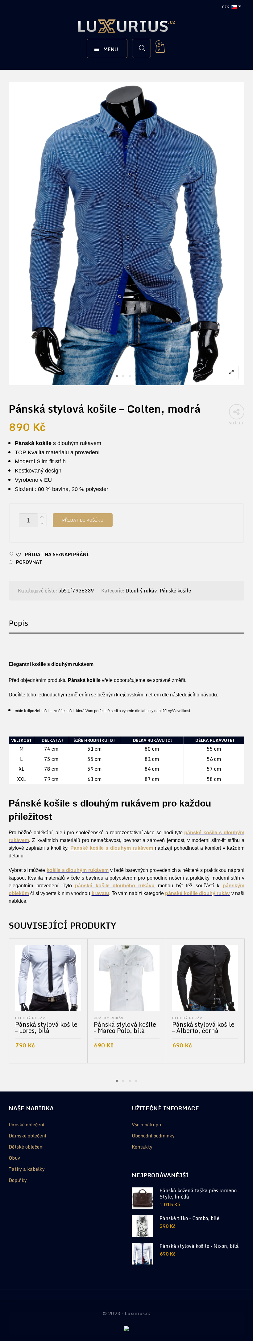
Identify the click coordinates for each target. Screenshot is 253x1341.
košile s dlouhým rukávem (78, 870)
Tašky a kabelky (27, 1169)
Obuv (14, 1158)
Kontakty (142, 1146)
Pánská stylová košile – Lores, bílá (46, 1027)
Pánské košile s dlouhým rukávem (111, 848)
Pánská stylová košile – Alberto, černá (203, 1027)
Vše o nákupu (146, 1124)
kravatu (100, 893)
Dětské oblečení (26, 1146)
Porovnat (29, 562)
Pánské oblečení (26, 1124)
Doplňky (18, 1180)
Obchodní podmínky (153, 1135)
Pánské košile (175, 591)
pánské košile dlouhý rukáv (197, 893)
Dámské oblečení (27, 1135)
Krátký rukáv (109, 1018)
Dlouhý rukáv (141, 591)
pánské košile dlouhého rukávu (115, 885)
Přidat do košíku (82, 520)
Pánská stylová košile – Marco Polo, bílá (125, 1027)
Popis (18, 623)
